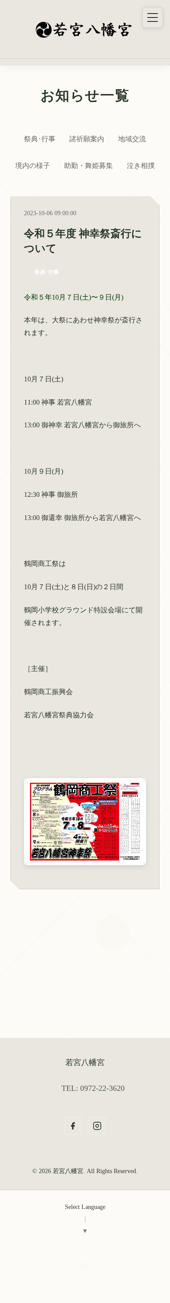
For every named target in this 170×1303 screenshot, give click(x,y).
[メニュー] (152, 17)
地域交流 (132, 139)
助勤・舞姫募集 (88, 165)
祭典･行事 (39, 139)
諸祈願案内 (86, 139)
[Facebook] (73, 1126)
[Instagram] (97, 1126)
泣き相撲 (141, 165)
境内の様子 (32, 165)
